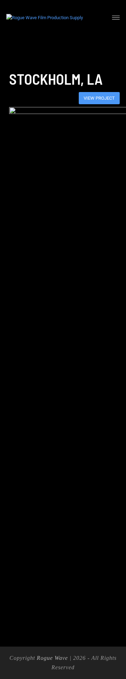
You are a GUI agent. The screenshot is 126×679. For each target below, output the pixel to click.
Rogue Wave (52, 658)
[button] (116, 18)
